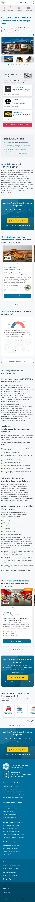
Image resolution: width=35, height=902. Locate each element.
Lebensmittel (6, 608)
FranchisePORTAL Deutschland (11, 865)
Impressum (6, 888)
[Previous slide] (28, 720)
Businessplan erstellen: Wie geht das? (13, 837)
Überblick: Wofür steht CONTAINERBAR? (17, 142)
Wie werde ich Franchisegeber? (11, 845)
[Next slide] (32, 720)
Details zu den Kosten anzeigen (16, 361)
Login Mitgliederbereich (9, 854)
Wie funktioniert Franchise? (10, 786)
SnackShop (7, 613)
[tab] (7, 59)
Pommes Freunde (10, 267)
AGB (4, 895)
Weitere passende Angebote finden (17, 125)
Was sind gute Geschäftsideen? (11, 825)
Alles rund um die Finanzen (10, 814)
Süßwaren (15, 608)
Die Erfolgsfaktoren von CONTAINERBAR (17, 154)
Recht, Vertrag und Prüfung (10, 817)
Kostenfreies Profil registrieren (11, 851)
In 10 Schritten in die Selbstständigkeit (13, 792)
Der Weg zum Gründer (9, 806)
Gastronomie (7, 264)
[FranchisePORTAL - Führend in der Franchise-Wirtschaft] (3, 2)
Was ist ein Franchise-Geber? (11, 828)
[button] (25, 2)
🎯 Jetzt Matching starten (18, 221)
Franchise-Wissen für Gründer (11, 809)
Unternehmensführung (9, 811)
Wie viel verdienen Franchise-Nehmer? (13, 797)
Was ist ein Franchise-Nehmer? (11, 831)
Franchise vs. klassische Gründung (12, 789)
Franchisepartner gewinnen (10, 848)
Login (30, 2)
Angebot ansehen (17, 296)
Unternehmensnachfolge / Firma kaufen (14, 834)
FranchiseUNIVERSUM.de (10, 875)
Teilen (30, 35)
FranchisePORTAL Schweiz (10, 868)
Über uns (5, 885)
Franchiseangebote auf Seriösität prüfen (14, 795)
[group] (7, 710)
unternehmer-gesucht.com (10, 872)
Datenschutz (6, 892)
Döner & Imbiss (17, 264)
